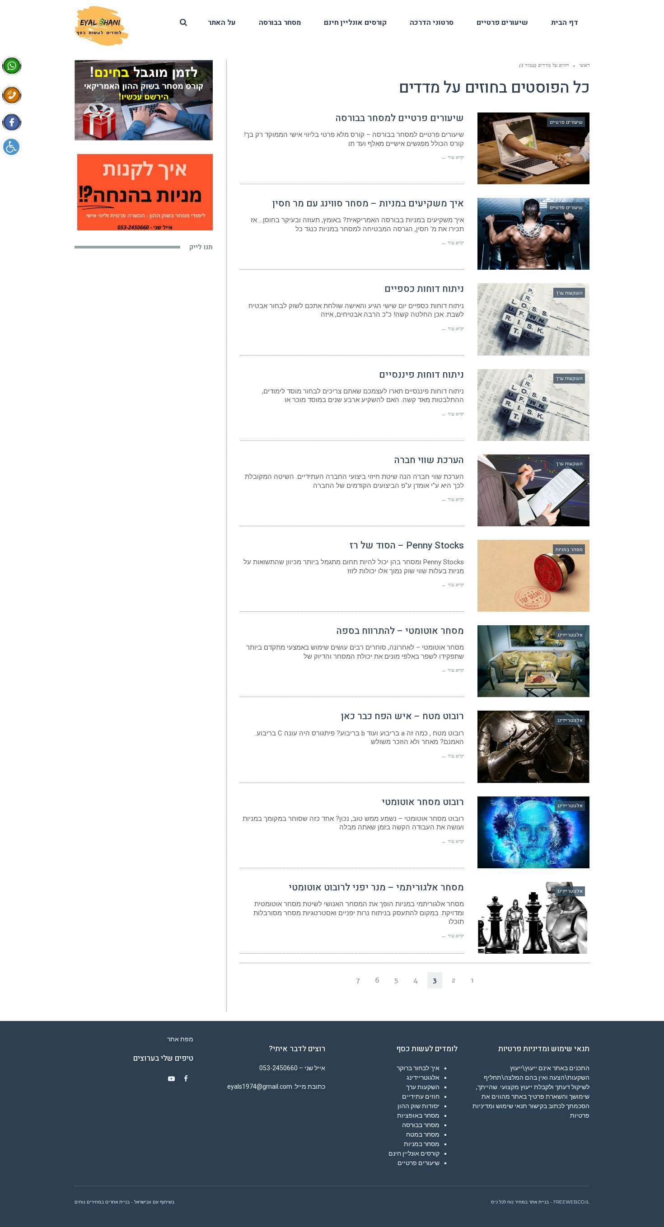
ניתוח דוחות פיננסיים (421, 375)
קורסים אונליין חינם (414, 1153)
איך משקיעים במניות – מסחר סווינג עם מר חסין (368, 204)
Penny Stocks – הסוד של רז (407, 546)
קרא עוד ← (452, 157)
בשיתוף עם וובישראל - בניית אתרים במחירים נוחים (124, 1202)
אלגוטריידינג (423, 1077)
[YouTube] (172, 1079)
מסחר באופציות (418, 1115)
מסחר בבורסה (421, 1125)
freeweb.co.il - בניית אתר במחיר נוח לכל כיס (540, 1202)
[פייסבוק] (186, 1079)
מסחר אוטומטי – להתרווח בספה (400, 631)
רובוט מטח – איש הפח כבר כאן (402, 716)
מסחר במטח (423, 1134)
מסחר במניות (422, 1143)
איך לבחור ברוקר (418, 1068)
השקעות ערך (423, 1087)
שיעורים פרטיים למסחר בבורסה (400, 118)
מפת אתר (180, 1039)
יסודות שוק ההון (418, 1106)
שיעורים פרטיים (418, 1162)
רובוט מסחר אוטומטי (423, 802)
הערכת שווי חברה (429, 460)
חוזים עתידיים (421, 1096)
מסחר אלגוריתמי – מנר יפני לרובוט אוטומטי (376, 887)
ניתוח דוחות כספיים (424, 289)
